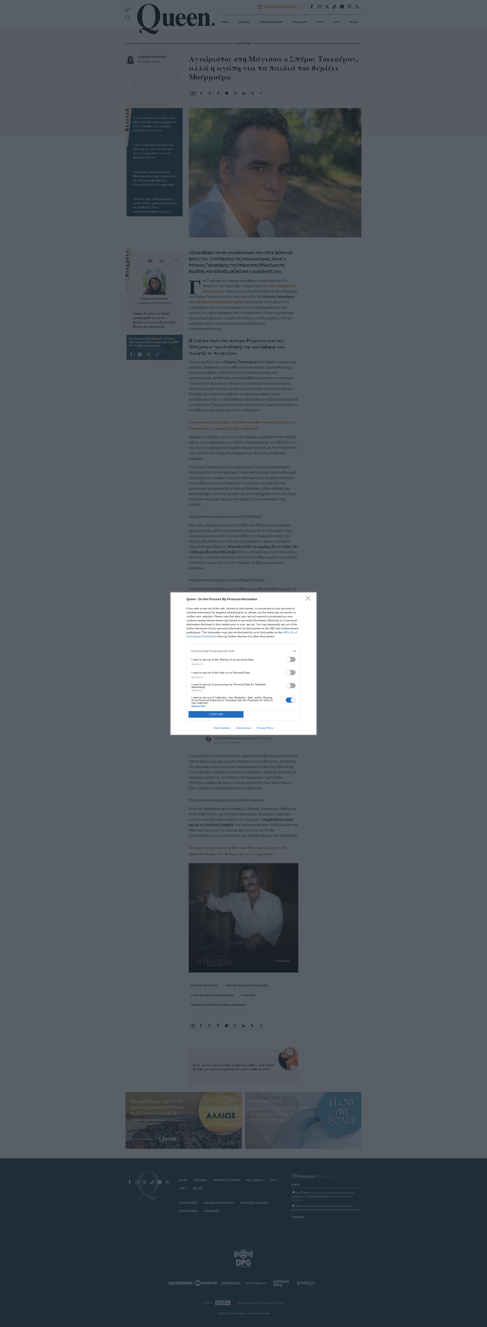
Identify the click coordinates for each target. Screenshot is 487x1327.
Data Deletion (222, 727)
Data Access (243, 727)
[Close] (309, 599)
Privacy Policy (265, 727)
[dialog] (243, 663)
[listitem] (243, 651)
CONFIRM (216, 714)
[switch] (291, 659)
